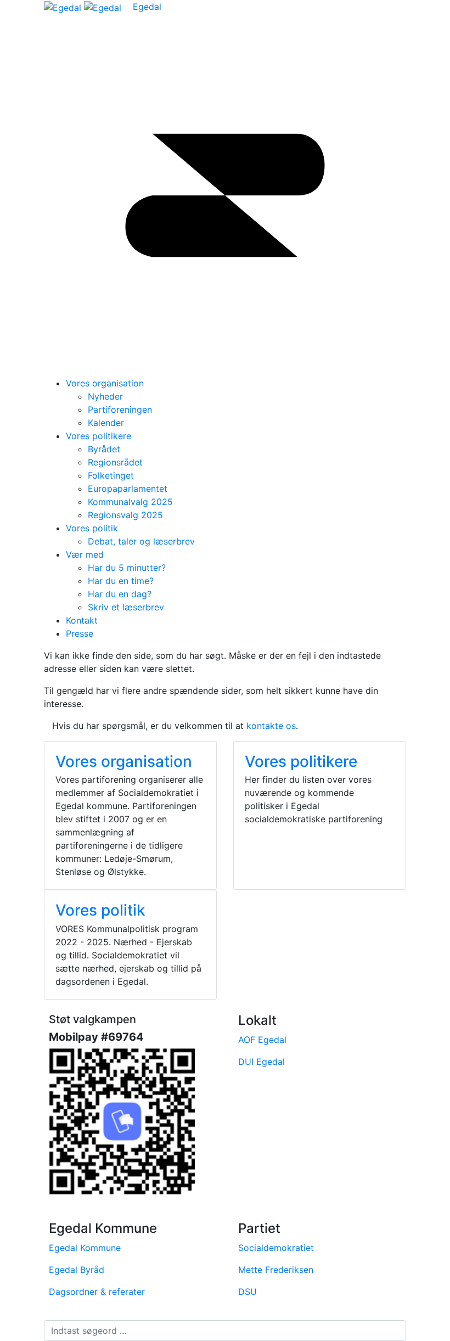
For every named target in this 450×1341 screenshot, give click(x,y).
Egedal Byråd (76, 1269)
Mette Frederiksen (275, 1269)
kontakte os (271, 725)
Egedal (147, 6)
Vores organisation (105, 383)
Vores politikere (98, 435)
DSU (247, 1291)
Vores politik (92, 528)
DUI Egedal (261, 1061)
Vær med (85, 554)
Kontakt (82, 620)
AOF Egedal (262, 1039)
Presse (79, 633)
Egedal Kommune (85, 1247)
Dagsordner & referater (97, 1291)
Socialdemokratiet (276, 1247)
